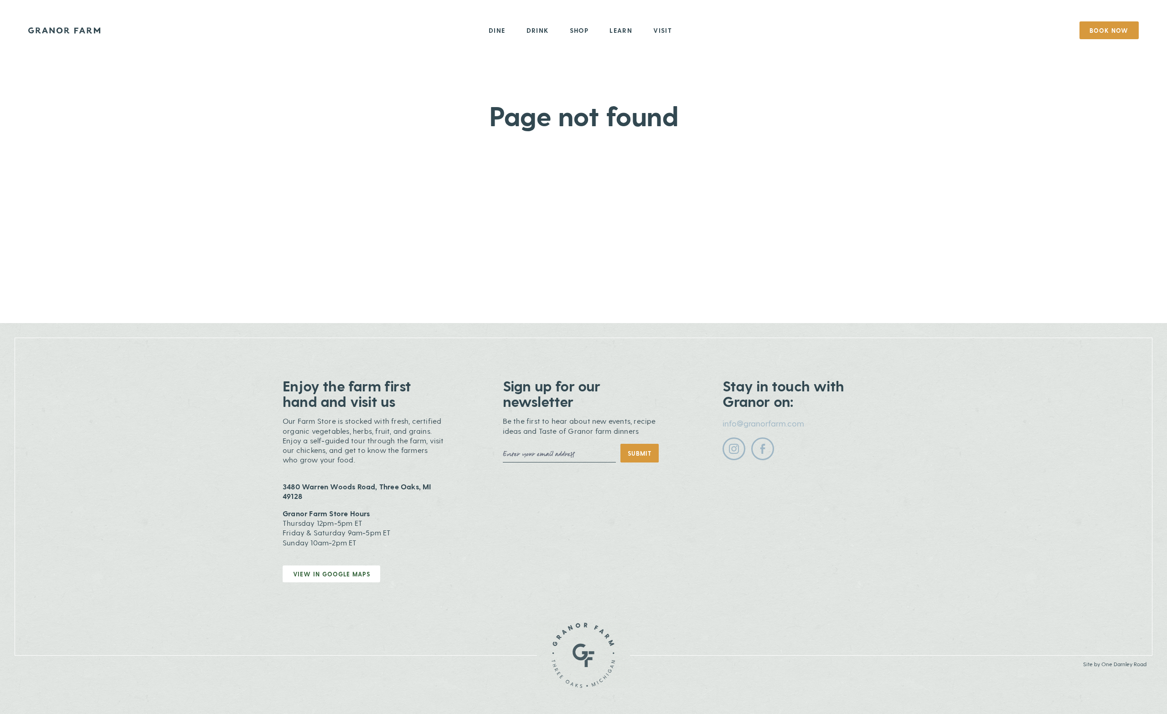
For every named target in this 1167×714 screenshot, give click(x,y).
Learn (620, 30)
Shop (579, 30)
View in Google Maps (331, 573)
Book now (1109, 30)
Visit (662, 30)
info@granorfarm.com (763, 423)
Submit (639, 453)
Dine (497, 30)
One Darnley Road (1123, 664)
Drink (538, 30)
